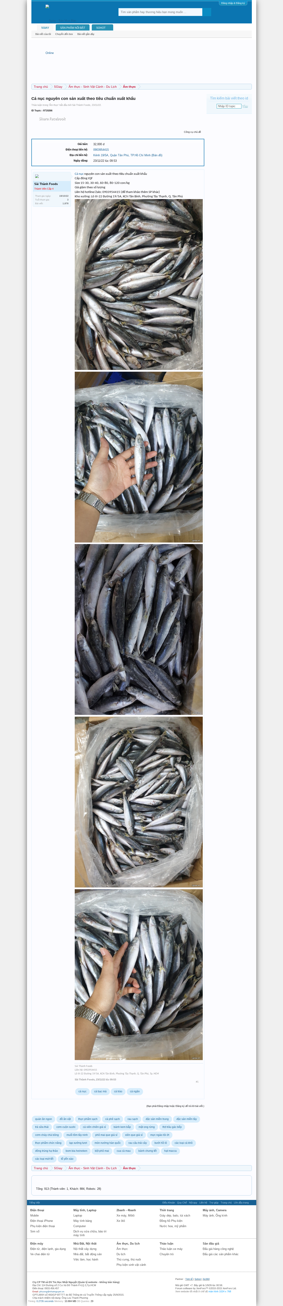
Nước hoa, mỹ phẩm (173, 1226)
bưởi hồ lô (161, 1142)
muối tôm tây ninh (77, 1135)
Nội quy (193, 1202)
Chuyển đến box (64, 34)
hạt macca (170, 1150)
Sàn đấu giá (211, 1243)
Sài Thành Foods (81, 105)
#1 (197, 1081)
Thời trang (167, 1210)
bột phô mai (102, 1150)
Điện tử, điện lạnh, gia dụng (48, 1249)
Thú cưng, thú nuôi (129, 1259)
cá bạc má (100, 1091)
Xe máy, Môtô (125, 1215)
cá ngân (135, 1091)
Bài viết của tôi (43, 34)
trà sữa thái (42, 1127)
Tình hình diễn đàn (46, 1181)
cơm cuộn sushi (65, 1127)
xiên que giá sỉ (134, 1135)
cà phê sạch (112, 1119)
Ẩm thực (53, 105)
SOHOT (100, 27)
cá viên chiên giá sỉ (94, 1127)
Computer (79, 1226)
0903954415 (101, 149)
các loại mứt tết (44, 1158)
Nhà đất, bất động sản (87, 1254)
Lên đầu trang (241, 1202)
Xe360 (206, 1279)
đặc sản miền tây (186, 1119)
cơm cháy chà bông (47, 1135)
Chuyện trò (167, 1254)
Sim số (34, 1231)
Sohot (198, 1279)
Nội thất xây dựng (84, 1249)
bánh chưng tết (147, 1150)
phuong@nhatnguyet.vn (51, 1291)
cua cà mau (124, 1150)
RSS (252, 1202)
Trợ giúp (213, 1202)
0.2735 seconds (45, 1301)
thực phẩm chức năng (48, 1142)
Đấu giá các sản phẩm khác (221, 1254)
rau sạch (133, 1119)
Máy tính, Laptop (84, 1210)
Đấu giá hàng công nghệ (218, 1249)
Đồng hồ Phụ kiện (171, 1220)
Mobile (34, 1215)
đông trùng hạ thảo (46, 1150)
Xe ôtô (121, 1220)
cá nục (82, 1091)
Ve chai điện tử (40, 1254)
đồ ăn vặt (65, 1119)
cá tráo (118, 1091)
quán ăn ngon (43, 1119)
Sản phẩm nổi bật (72, 27)
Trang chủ (226, 1202)
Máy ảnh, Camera (214, 1210)
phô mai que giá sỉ (106, 1135)
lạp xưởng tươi (78, 1142)
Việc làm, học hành (85, 1259)
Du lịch (121, 1254)
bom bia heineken (76, 1150)
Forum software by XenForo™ (206, 1288)
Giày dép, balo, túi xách (175, 1215)
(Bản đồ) (156, 155)
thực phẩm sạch (88, 1119)
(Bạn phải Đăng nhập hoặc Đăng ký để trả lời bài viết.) (175, 1106)
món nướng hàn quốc (108, 1142)
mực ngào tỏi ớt (159, 1135)
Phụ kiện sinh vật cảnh (131, 1264)
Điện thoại (37, 1210)
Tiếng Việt (34, 1202)
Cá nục (79, 174)
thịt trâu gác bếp (172, 1127)
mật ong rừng (147, 1127)
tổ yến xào (67, 1158)
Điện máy (36, 1243)
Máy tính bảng (82, 1220)
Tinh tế (189, 1279)
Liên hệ (203, 1202)
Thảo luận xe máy (171, 1249)
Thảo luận (166, 1243)
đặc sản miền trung (157, 1119)
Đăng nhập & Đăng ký (233, 3)
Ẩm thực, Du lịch (128, 1243)
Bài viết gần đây (85, 34)
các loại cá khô (184, 1142)
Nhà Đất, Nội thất (84, 1243)
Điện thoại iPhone (41, 1220)
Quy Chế (182, 1202)
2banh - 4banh (126, 1210)
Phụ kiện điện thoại (42, 1226)
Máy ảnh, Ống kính (215, 1215)
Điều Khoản (169, 1202)
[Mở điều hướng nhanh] (249, 86)
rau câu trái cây (137, 1142)
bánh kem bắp (122, 1127)
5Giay (45, 27)
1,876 (66, 203)
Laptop (77, 1215)
